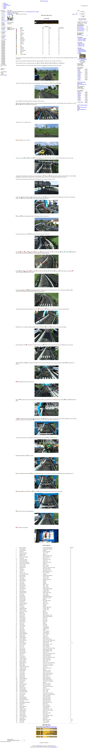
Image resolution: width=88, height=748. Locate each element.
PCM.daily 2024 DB (81, 30)
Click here (80, 19)
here (86, 22)
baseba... (79, 79)
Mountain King (81, 49)
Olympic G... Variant (82, 38)
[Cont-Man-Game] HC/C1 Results (32, 11)
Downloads (4, 35)
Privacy (4, 16)
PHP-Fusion (39, 745)
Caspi (82, 102)
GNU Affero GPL (53, 746)
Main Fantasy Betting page (81, 83)
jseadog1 (79, 74)
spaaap (5, 75)
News (4, 25)
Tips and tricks (5, 20)
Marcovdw (80, 72)
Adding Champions (82, 50)
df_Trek (79, 77)
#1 (75, 14)
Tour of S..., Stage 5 (82, 39)
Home (4, 12)
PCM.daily (9, 11)
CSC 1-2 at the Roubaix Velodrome (82, 60)
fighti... (79, 70)
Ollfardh (79, 95)
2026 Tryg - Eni (81, 43)
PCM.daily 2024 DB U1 (82, 29)
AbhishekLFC (10, 14)
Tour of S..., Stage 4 (82, 40)
